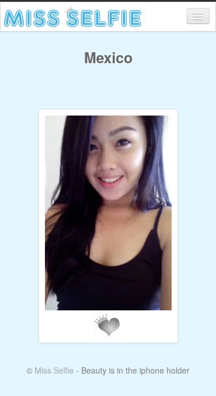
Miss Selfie (54, 370)
